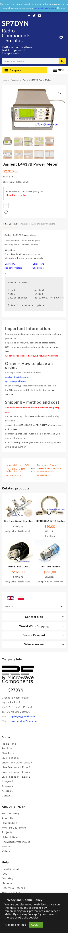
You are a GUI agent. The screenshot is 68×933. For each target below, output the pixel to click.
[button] (59, 92)
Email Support (10, 868)
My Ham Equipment (14, 827)
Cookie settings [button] (15, 924)
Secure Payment (12, 892)
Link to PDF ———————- (24, 263)
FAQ (4, 873)
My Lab (6, 846)
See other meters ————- (24, 267)
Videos (6, 851)
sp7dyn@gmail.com (23, 716)
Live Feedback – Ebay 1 (16, 767)
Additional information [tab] (37, 224)
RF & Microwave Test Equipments (49, 471)
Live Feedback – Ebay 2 (16, 771)
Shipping (7, 883)
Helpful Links (10, 837)
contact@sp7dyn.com (24, 721)
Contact (7, 795)
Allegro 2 (7, 786)
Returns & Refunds (13, 887)
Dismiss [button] (61, 8)
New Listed (9, 753)
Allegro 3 (7, 790)
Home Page (9, 743)
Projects (7, 832)
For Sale (7, 748)
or (33, 425)
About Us (7, 818)
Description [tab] (10, 224)
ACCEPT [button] (36, 924)
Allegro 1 (7, 781)
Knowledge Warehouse (16, 841)
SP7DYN (15, 23)
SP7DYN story (10, 813)
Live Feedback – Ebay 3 (16, 776)
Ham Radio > (10, 822)
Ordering (7, 878)
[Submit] (62, 61)
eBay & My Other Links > (17, 762)
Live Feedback (10, 757)
